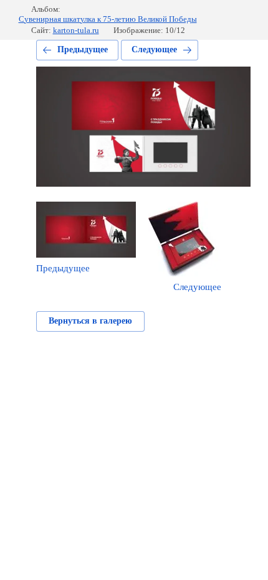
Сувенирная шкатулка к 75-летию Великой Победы (108, 19)
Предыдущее (82, 49)
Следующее (154, 49)
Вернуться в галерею (90, 320)
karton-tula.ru (76, 30)
